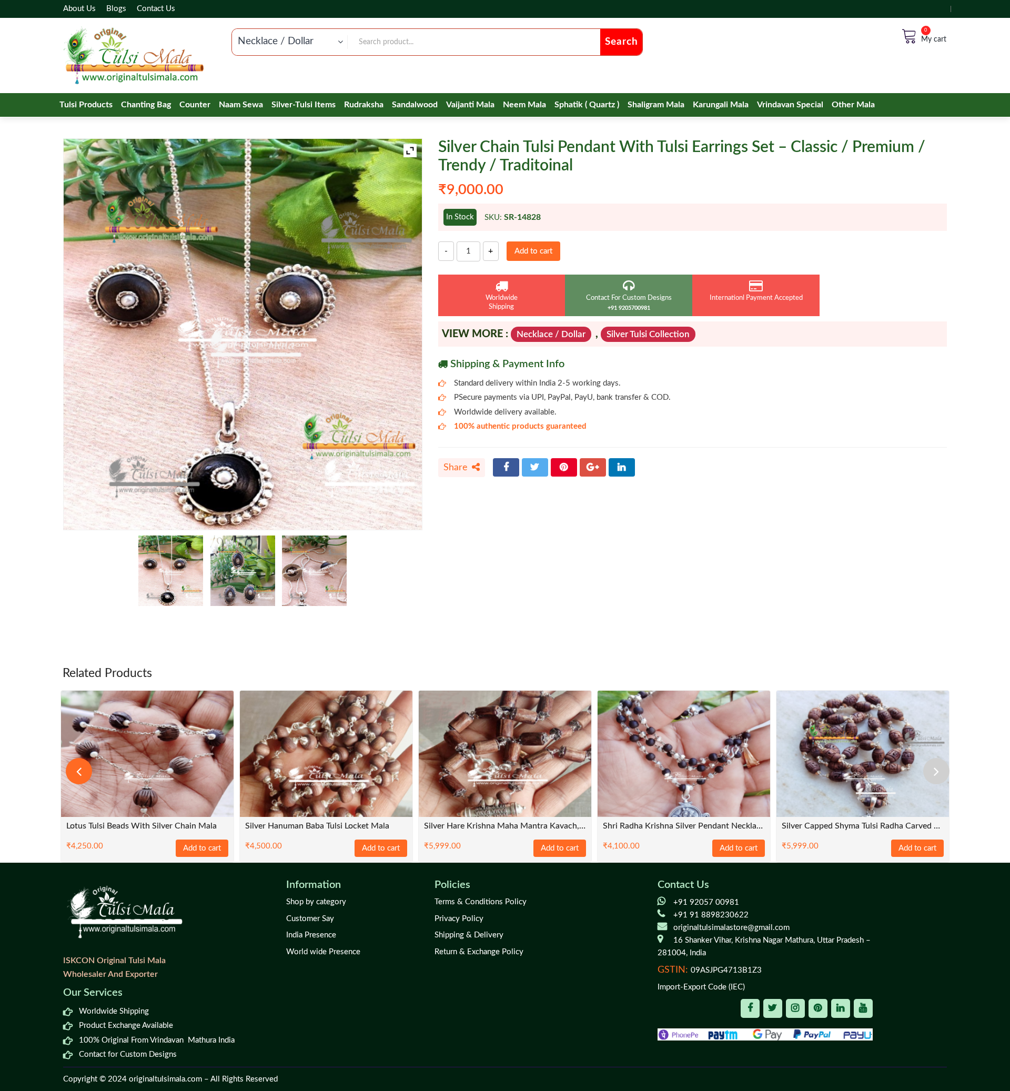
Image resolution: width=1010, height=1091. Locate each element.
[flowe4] (170, 571)
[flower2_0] (314, 571)
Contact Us (156, 9)
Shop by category (316, 902)
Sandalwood (415, 104)
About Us (79, 9)
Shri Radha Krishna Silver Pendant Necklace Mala (684, 826)
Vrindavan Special (790, 104)
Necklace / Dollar (551, 334)
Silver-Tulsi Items (303, 104)
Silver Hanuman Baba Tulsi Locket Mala (317, 826)
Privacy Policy (459, 919)
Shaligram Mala (656, 104)
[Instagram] (795, 1008)
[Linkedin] (840, 1008)
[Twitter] (535, 467)
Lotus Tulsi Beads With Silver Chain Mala (141, 826)
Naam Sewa (241, 104)
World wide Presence (323, 952)
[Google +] (593, 467)
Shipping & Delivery (469, 935)
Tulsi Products (86, 104)
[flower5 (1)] (242, 571)
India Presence (311, 935)
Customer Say (310, 919)
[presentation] (79, 771)
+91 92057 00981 (706, 902)
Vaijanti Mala (470, 104)
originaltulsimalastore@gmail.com (731, 928)
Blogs (116, 9)
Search (621, 42)
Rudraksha (363, 104)
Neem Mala (524, 104)
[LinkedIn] (622, 467)
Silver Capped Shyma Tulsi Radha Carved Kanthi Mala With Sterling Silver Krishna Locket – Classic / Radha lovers (863, 826)
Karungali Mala (721, 104)
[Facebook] (506, 467)
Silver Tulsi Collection (648, 334)
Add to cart (533, 251)
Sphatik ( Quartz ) (586, 104)
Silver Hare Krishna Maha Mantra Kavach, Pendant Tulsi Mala (505, 826)
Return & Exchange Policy (479, 952)
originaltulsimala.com (165, 1079)
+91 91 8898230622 (711, 915)
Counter (194, 104)
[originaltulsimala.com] (133, 55)
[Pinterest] (564, 467)
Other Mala (853, 104)
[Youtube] (863, 1008)
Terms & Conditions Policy (481, 902)
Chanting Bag (146, 104)
